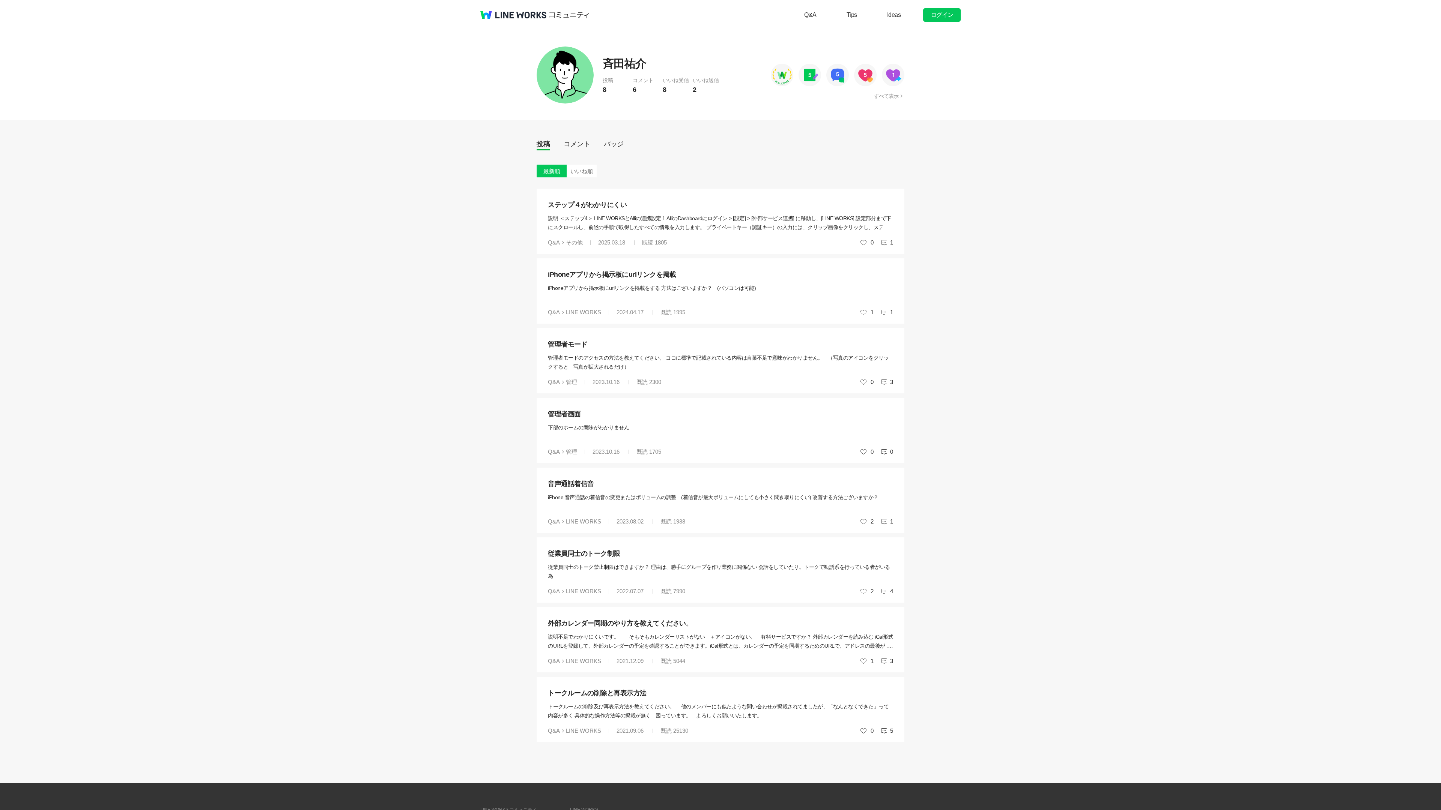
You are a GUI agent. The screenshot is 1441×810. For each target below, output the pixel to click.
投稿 (543, 144)
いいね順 (581, 171)
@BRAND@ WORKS (513, 15)
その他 (574, 242)
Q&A (810, 15)
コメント (577, 144)
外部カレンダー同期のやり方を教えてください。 (620, 623)
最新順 (551, 171)
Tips (852, 15)
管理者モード (567, 344)
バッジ (614, 144)
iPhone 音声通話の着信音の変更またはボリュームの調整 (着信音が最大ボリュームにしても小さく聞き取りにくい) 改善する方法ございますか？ (713, 497)
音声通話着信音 (571, 484)
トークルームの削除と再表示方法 (597, 693)
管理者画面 (564, 414)
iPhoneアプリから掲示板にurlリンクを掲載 (612, 274)
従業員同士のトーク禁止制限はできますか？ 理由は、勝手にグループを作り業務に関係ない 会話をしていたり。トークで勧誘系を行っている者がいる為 (719, 571)
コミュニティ (569, 15)
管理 (571, 382)
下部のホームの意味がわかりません (588, 427)
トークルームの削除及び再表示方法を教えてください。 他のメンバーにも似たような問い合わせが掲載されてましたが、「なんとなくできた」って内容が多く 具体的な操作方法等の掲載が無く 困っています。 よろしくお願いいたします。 (718, 711)
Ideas (894, 15)
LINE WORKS (583, 312)
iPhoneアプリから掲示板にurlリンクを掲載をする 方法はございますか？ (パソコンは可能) (652, 288)
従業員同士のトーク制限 (584, 553)
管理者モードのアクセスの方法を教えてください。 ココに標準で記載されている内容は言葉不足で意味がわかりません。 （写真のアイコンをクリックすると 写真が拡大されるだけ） (718, 362)
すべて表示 (886, 96)
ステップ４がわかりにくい (587, 204)
